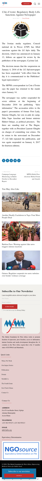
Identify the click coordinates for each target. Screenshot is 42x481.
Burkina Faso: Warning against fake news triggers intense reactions (18, 245)
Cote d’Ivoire (25, 18)
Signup (19, 475)
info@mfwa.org (7, 430)
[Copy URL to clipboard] (38, 479)
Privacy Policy (21, 310)
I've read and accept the (14, 310)
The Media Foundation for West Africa (19, 464)
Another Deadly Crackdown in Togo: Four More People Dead (21, 216)
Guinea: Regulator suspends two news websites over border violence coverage (20, 274)
